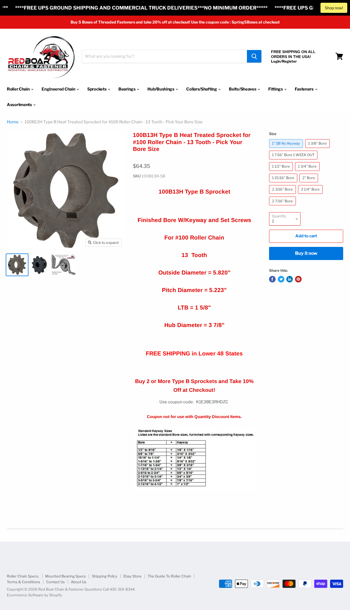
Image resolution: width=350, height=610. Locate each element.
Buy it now (306, 253)
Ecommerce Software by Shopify (34, 595)
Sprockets (97, 89)
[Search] (254, 56)
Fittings (276, 89)
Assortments (20, 104)
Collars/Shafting (202, 89)
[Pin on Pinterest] (298, 279)
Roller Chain (18, 89)
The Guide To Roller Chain (169, 576)
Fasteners (304, 89)
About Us (78, 582)
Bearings (127, 89)
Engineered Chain (59, 89)
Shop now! (334, 7)
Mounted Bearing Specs (65, 576)
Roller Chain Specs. (23, 576)
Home (13, 122)
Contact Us (55, 582)
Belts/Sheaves (243, 89)
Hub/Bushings (161, 89)
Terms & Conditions (23, 582)
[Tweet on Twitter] (281, 279)
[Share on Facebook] (272, 279)
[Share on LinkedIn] (289, 279)
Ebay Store (132, 576)
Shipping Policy (104, 576)
